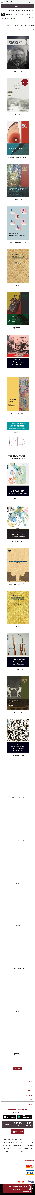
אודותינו (21, 1139)
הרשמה (7, 1124)
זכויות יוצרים (14, 1139)
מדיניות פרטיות (14, 1142)
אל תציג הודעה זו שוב (25, 1191)
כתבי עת (32, 1139)
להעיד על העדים (17, 541)
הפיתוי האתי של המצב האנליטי (18, 413)
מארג (17, 285)
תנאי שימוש (14, 1145)
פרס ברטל (15, 1148)
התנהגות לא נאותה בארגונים (18, 242)
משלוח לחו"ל (7, 1151)
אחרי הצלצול (18, 499)
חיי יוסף (17, 114)
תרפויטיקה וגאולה (18, 71)
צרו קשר (21, 1142)
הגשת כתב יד (20, 1151)
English (11, 10)
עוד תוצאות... (17, 1069)
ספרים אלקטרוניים (6, 1145)
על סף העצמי (17, 712)
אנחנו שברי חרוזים (18, 798)
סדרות (32, 1142)
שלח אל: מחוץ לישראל (24, 10)
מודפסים (9, 14)
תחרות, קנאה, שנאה (17, 755)
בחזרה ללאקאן (17, 328)
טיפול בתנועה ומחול (17, 669)
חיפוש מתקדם (30, 17)
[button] (13, 30)
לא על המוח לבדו (17, 370)
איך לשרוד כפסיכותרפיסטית (18, 584)
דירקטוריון (21, 1148)
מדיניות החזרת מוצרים (5, 1154)
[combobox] (24, 14)
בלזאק (18, 926)
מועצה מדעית (20, 1145)
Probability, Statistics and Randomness (17, 457)
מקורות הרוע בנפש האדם (18, 840)
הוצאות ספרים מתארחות (29, 1148)
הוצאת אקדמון (31, 1145)
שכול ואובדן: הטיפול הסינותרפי (18, 157)
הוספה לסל (17, 66)
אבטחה (8, 1157)
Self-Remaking (18, 968)
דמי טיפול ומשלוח (6, 1148)
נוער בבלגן (17, 1054)
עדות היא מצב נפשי (17, 200)
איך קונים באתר (7, 1139)
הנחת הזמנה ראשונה (5, 1142)
